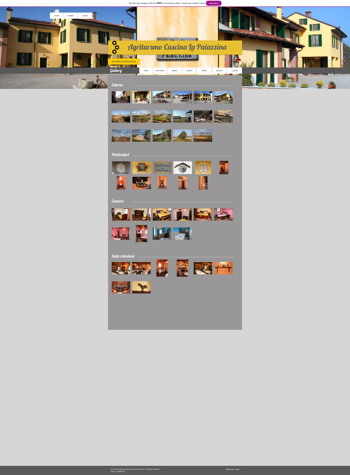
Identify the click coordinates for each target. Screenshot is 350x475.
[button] (121, 97)
